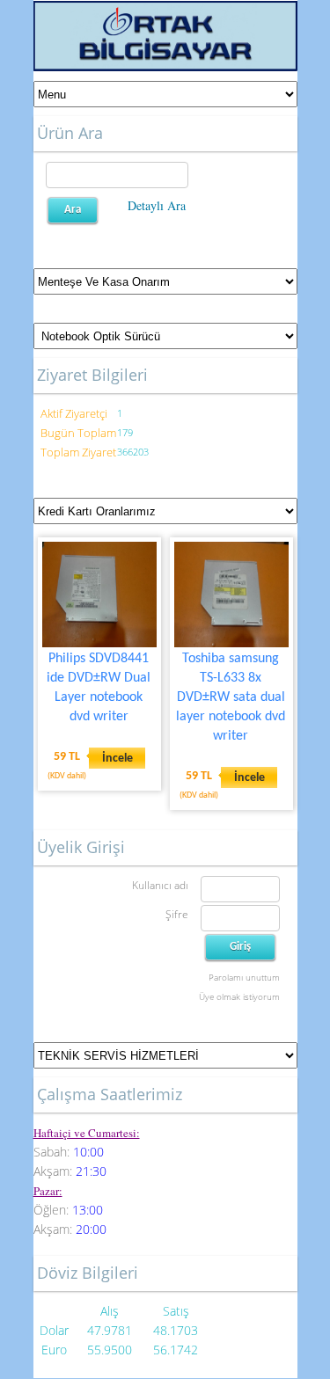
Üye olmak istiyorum (239, 996)
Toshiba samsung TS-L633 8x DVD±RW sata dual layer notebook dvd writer (230, 697)
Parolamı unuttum (244, 977)
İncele (117, 758)
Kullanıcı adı (160, 885)
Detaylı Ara (157, 205)
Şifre (176, 914)
